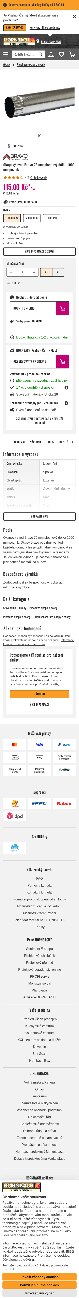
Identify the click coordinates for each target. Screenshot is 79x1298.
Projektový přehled (39, 962)
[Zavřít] (74, 16)
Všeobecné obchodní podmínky (39, 1110)
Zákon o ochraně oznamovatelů (39, 1138)
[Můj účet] (51, 54)
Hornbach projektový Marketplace (39, 1151)
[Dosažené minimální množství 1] (10, 272)
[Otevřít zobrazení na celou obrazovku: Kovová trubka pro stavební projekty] (39, 102)
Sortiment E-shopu (39, 949)
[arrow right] (72, 442)
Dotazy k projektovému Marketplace (39, 1158)
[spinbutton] (22, 272)
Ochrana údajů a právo (39, 1131)
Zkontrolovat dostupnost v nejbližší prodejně (39, 421)
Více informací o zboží (39, 251)
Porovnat (18, 146)
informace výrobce (16, 587)
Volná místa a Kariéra (39, 1082)
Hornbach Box (39, 1060)
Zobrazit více (39, 516)
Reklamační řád (39, 1117)
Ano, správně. (14, 28)
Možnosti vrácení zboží (39, 913)
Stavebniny (9, 608)
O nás (39, 1089)
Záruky (40, 927)
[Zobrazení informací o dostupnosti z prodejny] (66, 387)
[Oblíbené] (61, 54)
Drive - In (39, 1047)
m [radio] (58, 272)
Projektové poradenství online (39, 969)
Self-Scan (39, 1053)
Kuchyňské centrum (39, 1026)
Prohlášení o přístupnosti (39, 1144)
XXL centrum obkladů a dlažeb (40, 1040)
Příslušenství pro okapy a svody (52, 617)
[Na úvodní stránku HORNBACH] (19, 41)
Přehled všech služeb (39, 955)
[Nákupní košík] (71, 54)
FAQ (39, 878)
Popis (50, 442)
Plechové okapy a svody (31, 65)
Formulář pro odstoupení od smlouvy (39, 899)
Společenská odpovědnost (39, 1124)
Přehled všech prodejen (39, 1019)
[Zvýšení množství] (34, 272)
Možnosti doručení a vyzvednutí (39, 906)
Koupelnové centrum (39, 1033)
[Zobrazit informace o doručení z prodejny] (66, 403)
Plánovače (39, 990)
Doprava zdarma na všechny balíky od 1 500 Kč (36, 5)
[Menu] (6, 54)
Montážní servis (39, 983)
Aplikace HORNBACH (39, 997)
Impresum (39, 1096)
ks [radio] (46, 272)
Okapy (6, 65)
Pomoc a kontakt (39, 885)
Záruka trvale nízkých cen (39, 1103)
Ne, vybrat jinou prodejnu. (45, 28)
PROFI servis (39, 976)
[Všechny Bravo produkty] (15, 157)
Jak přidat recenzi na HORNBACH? (39, 920)
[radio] (12, 218)
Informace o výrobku (27, 442)
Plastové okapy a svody (16, 617)
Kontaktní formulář (40, 892)
